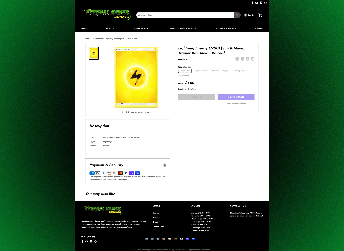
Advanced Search (225, 28)
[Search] (237, 15)
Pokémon (183, 59)
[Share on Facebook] (237, 59)
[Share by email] (253, 59)
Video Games (141, 28)
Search (156, 212)
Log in (251, 15)
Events (259, 28)
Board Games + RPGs (182, 28)
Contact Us (157, 226)
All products (98, 38)
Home (84, 28)
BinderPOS (205, 249)
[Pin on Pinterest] (242, 59)
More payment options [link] (236, 103)
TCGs (109, 28)
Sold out (197, 97)
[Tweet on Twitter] (247, 59)
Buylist (155, 217)
